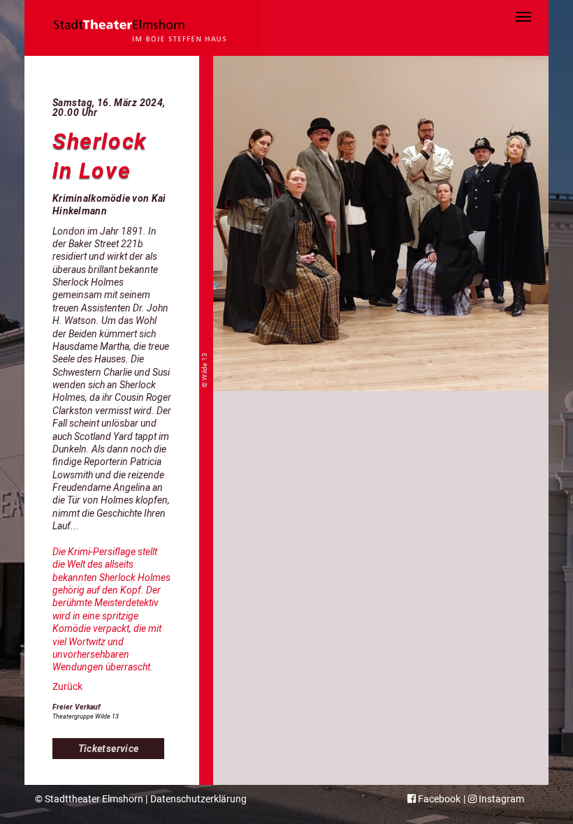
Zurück (67, 686)
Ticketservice (108, 748)
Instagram (500, 798)
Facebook (438, 798)
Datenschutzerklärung (198, 798)
